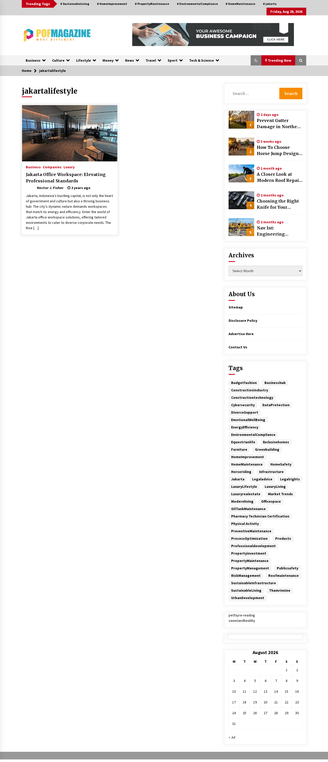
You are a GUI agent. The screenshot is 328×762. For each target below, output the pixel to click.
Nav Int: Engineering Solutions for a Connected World (275, 231)
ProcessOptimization (249, 538)
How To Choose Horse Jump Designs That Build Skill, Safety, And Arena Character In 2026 (279, 151)
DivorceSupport (244, 412)
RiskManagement (246, 575)
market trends (280, 494)
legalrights (290, 479)
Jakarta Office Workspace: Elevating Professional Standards (66, 177)
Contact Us (238, 347)
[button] (256, 60)
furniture (239, 449)
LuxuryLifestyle (244, 486)
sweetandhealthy (242, 620)
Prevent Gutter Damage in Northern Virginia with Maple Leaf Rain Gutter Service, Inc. (279, 124)
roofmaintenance (283, 575)
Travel (151, 60)
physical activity (245, 523)
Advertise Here (241, 334)
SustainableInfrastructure (253, 583)
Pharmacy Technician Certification (260, 516)
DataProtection (276, 405)
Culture (58, 60)
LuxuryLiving (275, 486)
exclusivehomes (276, 442)
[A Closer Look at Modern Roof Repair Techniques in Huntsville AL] (241, 173)
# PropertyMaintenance (152, 4)
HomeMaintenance (247, 464)
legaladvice (262, 479)
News (129, 60)
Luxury (69, 167)
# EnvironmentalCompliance (197, 4)
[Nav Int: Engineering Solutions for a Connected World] (241, 227)
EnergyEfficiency (244, 427)
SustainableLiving (246, 590)
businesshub (275, 382)
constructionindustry (249, 390)
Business (33, 60)
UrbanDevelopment (247, 597)
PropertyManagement (250, 568)
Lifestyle (83, 60)
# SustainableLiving (74, 4)
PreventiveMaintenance (251, 531)
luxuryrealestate (245, 494)
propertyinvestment (248, 553)
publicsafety (287, 568)
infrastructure (271, 471)
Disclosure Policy (243, 320)
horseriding (241, 471)
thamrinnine (279, 590)
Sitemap (236, 307)
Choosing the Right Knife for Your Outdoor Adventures (278, 204)
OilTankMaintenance (248, 508)
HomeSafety (280, 464)
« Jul (232, 737)
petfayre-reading (242, 615)
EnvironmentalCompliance (253, 434)
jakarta (237, 479)
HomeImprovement (247, 457)
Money (108, 60)
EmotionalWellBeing (248, 419)
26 (255, 713)
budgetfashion (244, 382)
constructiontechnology (252, 397)
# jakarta (269, 4)
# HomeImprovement (112, 4)
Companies (52, 167)
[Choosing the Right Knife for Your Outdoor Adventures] (241, 200)
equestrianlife (243, 442)
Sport (173, 60)
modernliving (242, 501)
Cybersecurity (243, 405)
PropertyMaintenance (250, 560)
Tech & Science (201, 60)
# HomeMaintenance (240, 4)
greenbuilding (267, 449)
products (283, 538)
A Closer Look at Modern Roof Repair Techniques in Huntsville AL (279, 177)
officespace (271, 501)
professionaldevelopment (253, 546)
